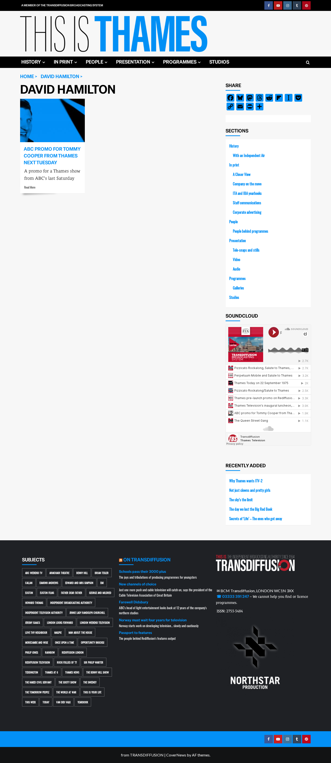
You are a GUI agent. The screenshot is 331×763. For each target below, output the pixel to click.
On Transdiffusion (147, 560)
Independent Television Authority (44, 612)
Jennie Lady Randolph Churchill (87, 612)
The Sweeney (89, 682)
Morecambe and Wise (36, 642)
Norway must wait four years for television (153, 620)
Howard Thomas (34, 602)
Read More (29, 187)
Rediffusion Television (37, 662)
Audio (236, 268)
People (94, 62)
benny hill (82, 573)
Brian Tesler (102, 573)
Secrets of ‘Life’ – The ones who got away (255, 518)
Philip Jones (31, 652)
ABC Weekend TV (33, 573)
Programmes (180, 62)
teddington (31, 672)
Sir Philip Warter (93, 662)
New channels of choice (137, 584)
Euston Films (47, 593)
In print (63, 62)
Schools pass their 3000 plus (142, 571)
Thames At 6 (51, 672)
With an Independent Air (249, 155)
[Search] (308, 62)
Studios (219, 62)
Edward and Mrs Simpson (79, 583)
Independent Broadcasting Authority (71, 602)
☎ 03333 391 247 (233, 596)
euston (29, 593)
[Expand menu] (44, 62)
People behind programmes (250, 231)
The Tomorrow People (37, 692)
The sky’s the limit (241, 499)
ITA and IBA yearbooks (247, 193)
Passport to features (135, 633)
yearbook (83, 702)
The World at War (66, 692)
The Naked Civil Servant (38, 682)
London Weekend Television (95, 622)
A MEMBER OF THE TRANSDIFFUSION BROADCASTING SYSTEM (62, 5)
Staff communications (247, 202)
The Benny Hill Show (97, 672)
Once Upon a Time (64, 642)
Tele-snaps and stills (246, 250)
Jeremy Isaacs (32, 622)
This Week (30, 702)
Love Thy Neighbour (36, 632)
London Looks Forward (60, 622)
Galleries (238, 287)
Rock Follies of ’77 (67, 662)
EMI (102, 583)
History (31, 62)
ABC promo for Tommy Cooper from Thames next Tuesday (52, 156)
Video (236, 259)
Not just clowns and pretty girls (249, 490)
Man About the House (80, 632)
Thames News (72, 672)
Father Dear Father (71, 593)
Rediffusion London (73, 652)
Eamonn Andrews (48, 583)
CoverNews (176, 755)
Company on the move (247, 183)
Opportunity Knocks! (92, 642)
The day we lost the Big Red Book (250, 509)
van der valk (63, 702)
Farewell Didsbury (133, 602)
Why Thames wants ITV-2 (245, 480)
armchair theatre (59, 573)
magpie (58, 632)
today (46, 702)
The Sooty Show (67, 682)
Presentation (133, 62)
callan (28, 583)
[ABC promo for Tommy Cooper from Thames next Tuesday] (52, 120)
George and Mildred (100, 593)
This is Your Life (92, 692)
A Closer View (242, 174)
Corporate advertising (247, 212)
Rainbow (50, 652)
